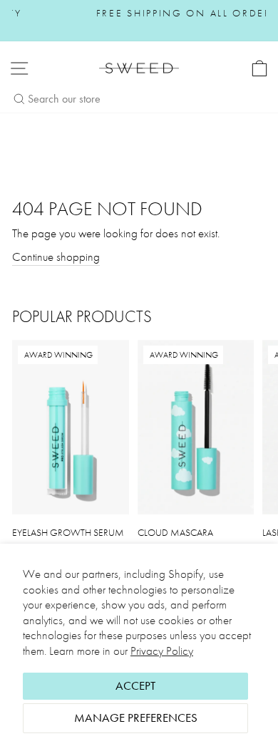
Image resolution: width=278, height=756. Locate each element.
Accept (135, 685)
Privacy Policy (161, 650)
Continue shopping (56, 256)
